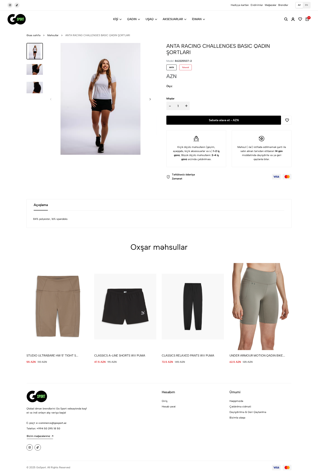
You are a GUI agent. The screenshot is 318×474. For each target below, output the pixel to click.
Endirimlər (257, 5)
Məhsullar (53, 35)
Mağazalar (270, 5)
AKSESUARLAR (173, 19)
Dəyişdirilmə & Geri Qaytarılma (247, 412)
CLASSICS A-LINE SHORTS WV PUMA (119, 355)
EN (306, 5)
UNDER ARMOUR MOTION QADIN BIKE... (257, 355)
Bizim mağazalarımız (38, 436)
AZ (299, 5)
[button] (150, 99)
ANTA (171, 67)
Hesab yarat (169, 406)
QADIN (132, 19)
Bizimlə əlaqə (237, 417)
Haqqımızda (236, 401)
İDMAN (197, 19)
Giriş (164, 401)
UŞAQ (150, 19)
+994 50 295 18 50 (48, 428)
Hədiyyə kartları (240, 5)
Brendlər (283, 5)
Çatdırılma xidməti (240, 406)
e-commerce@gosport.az (51, 423)
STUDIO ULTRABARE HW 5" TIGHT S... (52, 355)
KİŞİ (115, 19)
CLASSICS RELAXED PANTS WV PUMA (188, 355)
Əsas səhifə (33, 35)
